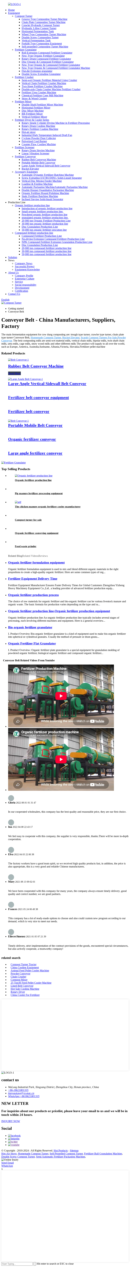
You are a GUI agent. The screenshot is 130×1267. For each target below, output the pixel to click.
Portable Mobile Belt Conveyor (38, 162)
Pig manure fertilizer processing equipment (39, 493)
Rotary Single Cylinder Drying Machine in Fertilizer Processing (56, 122)
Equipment (14, 13)
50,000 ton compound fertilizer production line (46, 254)
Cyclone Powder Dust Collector (39, 138)
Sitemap (74, 1150)
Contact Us (14, 293)
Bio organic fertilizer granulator (30, 627)
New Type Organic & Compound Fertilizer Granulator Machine (56, 68)
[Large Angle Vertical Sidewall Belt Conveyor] (25, 379)
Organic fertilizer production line (32, 205)
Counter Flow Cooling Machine (39, 144)
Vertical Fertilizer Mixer (34, 116)
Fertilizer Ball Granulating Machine (103, 1153)
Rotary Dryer (18, 991)
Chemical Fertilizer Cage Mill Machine (42, 95)
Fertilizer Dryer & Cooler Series (32, 119)
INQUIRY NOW (10, 1121)
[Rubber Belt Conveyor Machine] (18, 359)
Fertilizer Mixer (23, 101)
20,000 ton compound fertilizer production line (46, 248)
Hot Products (61, 1150)
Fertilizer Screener (24, 147)
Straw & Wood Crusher (34, 98)
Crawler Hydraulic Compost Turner (41, 25)
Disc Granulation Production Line (40, 226)
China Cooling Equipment (25, 967)
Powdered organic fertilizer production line (44, 214)
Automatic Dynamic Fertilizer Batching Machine (48, 174)
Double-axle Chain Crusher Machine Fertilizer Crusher (51, 89)
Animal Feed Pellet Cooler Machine (30, 970)
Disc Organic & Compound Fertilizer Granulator (48, 61)
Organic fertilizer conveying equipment (36, 533)
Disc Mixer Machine (33, 110)
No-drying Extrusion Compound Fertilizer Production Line (53, 239)
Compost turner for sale (28, 519)
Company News (23, 263)
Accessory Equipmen (26, 171)
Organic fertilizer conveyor (32, 439)
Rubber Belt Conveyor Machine (39, 159)
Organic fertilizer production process (33, 595)
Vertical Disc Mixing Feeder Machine (42, 180)
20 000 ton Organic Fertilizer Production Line (46, 220)
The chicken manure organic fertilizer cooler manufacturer (48, 506)
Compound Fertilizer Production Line (42, 235)
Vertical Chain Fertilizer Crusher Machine (44, 83)
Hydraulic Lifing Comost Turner (39, 28)
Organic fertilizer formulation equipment (36, 562)
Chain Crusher (18, 976)
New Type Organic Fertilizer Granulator (43, 55)
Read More (14, 373)
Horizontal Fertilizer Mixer (36, 107)
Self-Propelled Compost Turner (66, 1153)
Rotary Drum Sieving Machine (38, 150)
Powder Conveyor (20, 973)
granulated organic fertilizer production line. (45, 217)
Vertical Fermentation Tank (36, 40)
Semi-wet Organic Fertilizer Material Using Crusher (49, 80)
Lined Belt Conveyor (22, 985)
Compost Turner (23, 16)
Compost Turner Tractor (23, 964)
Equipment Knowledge (27, 269)
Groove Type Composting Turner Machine (44, 19)
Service (19, 281)
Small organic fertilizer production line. (42, 211)
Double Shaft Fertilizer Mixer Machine (42, 104)
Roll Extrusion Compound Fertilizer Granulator (47, 52)
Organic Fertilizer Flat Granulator (32, 643)
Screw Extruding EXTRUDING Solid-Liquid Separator (52, 177)
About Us (13, 272)
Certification (21, 290)
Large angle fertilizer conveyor (35, 453)
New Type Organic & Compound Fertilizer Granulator (51, 64)
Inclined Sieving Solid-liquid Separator (42, 199)
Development (22, 287)
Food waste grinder (25, 546)
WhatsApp (7, 1165)
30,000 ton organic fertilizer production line (45, 223)
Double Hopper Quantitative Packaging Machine (48, 190)
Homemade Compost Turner (46, 337)
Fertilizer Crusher (24, 77)
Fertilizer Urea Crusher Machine (39, 92)
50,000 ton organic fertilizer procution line (44, 229)
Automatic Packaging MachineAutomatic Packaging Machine (55, 187)
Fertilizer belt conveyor (28, 411)
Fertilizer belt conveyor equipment (38, 397)
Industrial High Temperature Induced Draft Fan (47, 135)
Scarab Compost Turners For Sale (99, 337)
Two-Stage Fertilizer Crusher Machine (42, 86)
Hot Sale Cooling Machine (25, 988)
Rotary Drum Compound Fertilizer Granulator (46, 58)
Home (11, 9)
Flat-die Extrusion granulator (37, 71)
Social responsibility (25, 284)
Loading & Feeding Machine (37, 184)
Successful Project (24, 266)
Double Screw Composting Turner (40, 37)
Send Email (7, 1162)
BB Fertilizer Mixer (32, 113)
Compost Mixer (19, 979)
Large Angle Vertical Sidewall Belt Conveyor (46, 165)
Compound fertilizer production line (34, 232)
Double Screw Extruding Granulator (41, 74)
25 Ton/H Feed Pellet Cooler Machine (31, 982)
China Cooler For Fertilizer (25, 995)
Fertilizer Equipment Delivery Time (32, 578)
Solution (12, 257)
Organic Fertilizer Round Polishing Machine (45, 193)
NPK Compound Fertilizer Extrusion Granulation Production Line (57, 242)
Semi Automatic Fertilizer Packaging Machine (60, 1156)
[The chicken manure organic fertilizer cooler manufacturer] (18, 502)
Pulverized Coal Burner (34, 141)
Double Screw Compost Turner (18, 1156)
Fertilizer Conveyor (25, 156)
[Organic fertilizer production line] (33, 475)
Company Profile (24, 275)
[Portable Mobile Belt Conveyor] (18, 420)
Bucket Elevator (30, 168)
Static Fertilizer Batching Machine (40, 196)
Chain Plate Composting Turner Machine (44, 22)
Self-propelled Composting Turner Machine (45, 46)
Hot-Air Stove (9, 1153)
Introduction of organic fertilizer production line (47, 208)
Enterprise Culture (24, 278)
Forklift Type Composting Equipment (42, 43)
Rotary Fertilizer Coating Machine (40, 129)
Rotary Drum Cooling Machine (38, 126)
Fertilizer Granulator (26, 49)
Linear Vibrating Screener (35, 153)
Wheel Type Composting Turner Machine (44, 34)
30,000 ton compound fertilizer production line (46, 251)
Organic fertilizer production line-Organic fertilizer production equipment (59, 611)
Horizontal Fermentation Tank (38, 31)
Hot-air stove (29, 132)
